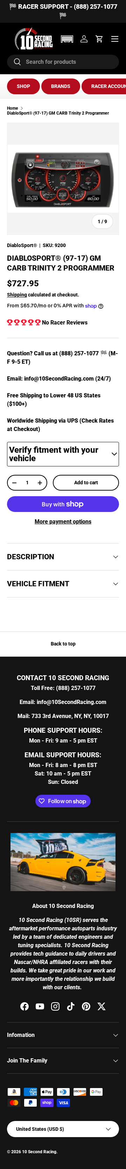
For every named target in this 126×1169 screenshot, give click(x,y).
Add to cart (86, 482)
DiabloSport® (22, 245)
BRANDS (60, 86)
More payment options (63, 521)
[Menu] (114, 39)
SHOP (23, 86)
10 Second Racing (39, 1151)
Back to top (63, 644)
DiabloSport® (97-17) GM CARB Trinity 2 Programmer (58, 113)
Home (12, 108)
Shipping (17, 295)
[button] (67, 39)
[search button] (14, 62)
